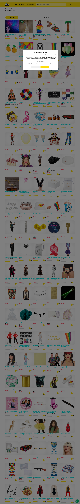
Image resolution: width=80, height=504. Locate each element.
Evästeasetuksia (35, 66)
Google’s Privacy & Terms (51, 63)
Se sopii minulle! (45, 66)
